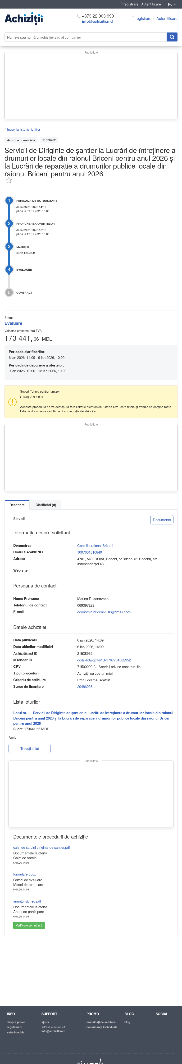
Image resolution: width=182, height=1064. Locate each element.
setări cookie (15, 1032)
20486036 (84, 686)
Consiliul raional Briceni (95, 545)
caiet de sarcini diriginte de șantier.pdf (41, 847)
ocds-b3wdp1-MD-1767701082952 (104, 659)
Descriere (17, 504)
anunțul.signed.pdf (27, 901)
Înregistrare (129, 4)
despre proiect (17, 1022)
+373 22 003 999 (97, 16)
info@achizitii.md (97, 21)
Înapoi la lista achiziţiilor (23, 129)
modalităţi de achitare (101, 1022)
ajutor (45, 1022)
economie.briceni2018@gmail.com (104, 611)
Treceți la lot (29, 748)
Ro (170, 4)
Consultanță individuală (102, 1027)
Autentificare (151, 4)
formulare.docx (24, 874)
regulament (14, 1027)
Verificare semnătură (29, 925)
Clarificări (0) (46, 504)
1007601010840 (89, 552)
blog (127, 1022)
